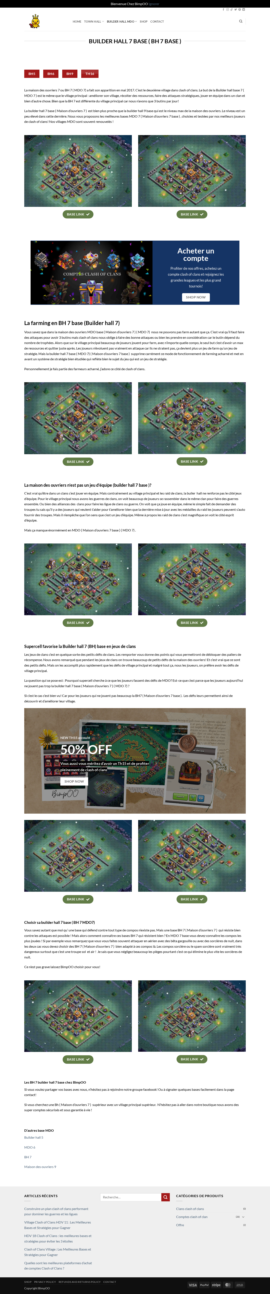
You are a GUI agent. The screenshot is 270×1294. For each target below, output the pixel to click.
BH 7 (27, 1157)
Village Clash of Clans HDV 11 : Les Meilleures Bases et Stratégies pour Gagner (57, 1225)
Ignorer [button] (153, 4)
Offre (180, 1225)
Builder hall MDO (120, 21)
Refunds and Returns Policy (80, 1281)
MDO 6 (29, 1147)
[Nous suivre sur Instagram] (227, 9)
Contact (157, 21)
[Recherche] (240, 21)
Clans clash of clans (190, 1209)
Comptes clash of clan (192, 1217)
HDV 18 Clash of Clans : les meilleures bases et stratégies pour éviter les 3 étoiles (58, 1238)
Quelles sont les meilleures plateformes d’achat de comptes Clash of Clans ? (58, 1265)
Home (77, 21)
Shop (143, 21)
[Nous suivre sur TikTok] (231, 9)
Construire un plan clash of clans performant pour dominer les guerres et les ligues (56, 1211)
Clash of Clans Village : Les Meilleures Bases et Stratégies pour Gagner (57, 1252)
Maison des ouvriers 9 (40, 1167)
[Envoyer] (165, 1197)
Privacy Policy (45, 1281)
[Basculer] (243, 1216)
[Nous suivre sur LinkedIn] (243, 9)
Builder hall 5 (33, 1137)
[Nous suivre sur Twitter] (235, 9)
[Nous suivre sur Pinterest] (239, 9)
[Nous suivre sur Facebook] (223, 9)
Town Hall (92, 21)
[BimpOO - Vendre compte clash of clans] (45, 21)
